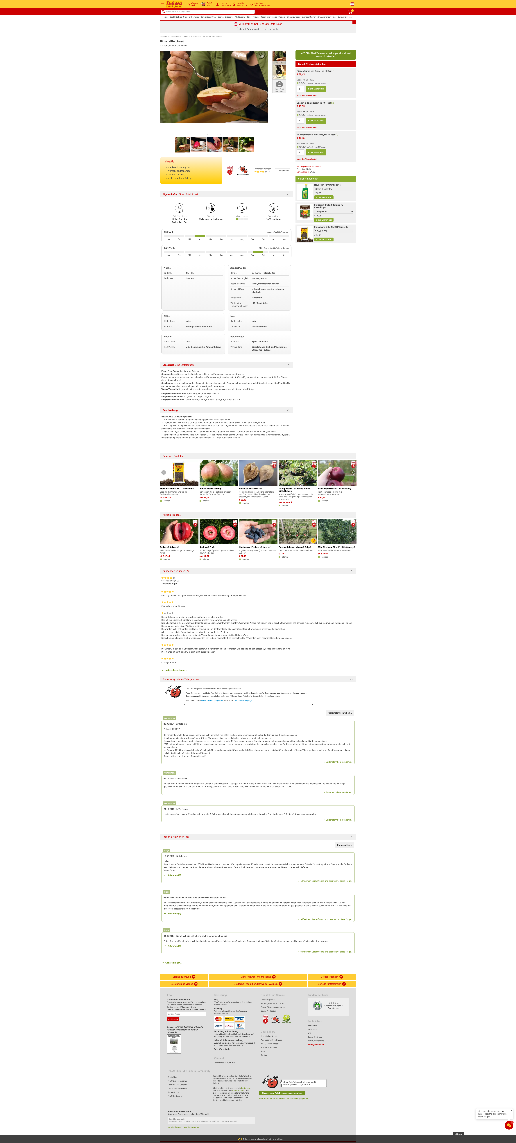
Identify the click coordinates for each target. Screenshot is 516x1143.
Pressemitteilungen (269, 1047)
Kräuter (256, 17)
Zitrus (249, 17)
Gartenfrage (237, 1090)
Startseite (163, 36)
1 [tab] (207, 134)
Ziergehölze (272, 17)
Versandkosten (303, 172)
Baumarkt (242, 1111)
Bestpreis (195, 17)
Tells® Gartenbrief (175, 1096)
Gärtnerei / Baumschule (248, 1130)
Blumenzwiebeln (293, 17)
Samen (313, 17)
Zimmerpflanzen (324, 17)
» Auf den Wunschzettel (307, 95)
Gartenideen (206, 17)
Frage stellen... (344, 845)
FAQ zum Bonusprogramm (212, 700)
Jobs (263, 1051)
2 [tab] (210, 134)
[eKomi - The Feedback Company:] (317, 1005)
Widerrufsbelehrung (316, 1041)
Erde (334, 17)
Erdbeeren (229, 17)
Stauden (281, 17)
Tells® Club (172, 1077)
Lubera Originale (183, 17)
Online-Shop (243, 1124)
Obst (214, 17)
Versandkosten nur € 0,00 (224, 1063)
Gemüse (305, 17)
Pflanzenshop (174, 36)
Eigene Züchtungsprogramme (273, 1007)
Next (352, 472)
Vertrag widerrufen (316, 1044)
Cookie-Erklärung (315, 1037)
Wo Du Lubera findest (270, 1044)
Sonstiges (242, 1137)
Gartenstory (246, 1088)
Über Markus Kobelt (269, 1036)
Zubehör (348, 17)
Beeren (221, 17)
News (166, 17)
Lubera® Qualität (268, 1000)
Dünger (341, 17)
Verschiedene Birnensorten (212, 36)
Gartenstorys (173, 1092)
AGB (309, 1033)
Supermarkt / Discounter (248, 1105)
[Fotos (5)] (279, 57)
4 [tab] (217, 134)
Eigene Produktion (268, 1011)
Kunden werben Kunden (177, 1088)
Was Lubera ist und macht (271, 1040)
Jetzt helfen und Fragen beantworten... (184, 1127)
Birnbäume (197, 36)
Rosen (263, 17)
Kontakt (264, 1055)
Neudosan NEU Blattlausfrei (327, 185)
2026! (172, 17)
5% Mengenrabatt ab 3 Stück (309, 166)
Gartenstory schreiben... (340, 713)
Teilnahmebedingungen (243, 700)
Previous (163, 472)
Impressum (312, 1026)
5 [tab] (220, 134)
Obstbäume (186, 36)
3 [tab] (214, 134)
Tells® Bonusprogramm (177, 1081)
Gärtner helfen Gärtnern (177, 1085)
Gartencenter (243, 1118)
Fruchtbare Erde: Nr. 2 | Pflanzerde (331, 227)
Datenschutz (313, 1029)
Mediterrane (240, 17)
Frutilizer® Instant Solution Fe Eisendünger (328, 206)
